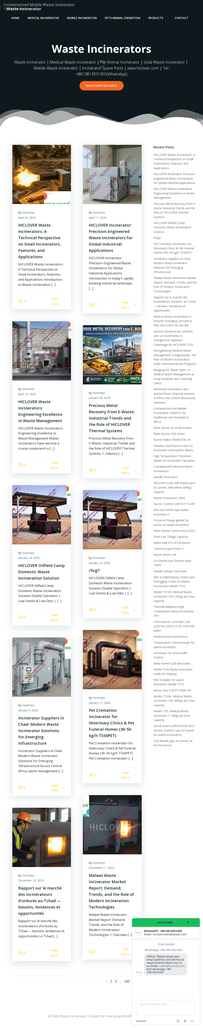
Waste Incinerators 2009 (169, 498)
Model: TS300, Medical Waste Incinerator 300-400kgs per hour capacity (174, 700)
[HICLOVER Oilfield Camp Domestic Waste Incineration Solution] (41, 514)
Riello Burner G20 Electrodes (172, 663)
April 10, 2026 (27, 394)
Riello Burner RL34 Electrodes (173, 428)
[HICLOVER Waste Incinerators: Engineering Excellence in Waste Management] (41, 350)
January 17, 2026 (99, 703)
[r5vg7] (112, 519)
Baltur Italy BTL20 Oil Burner (172, 543)
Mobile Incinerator (82, 18)
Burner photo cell (165, 554)
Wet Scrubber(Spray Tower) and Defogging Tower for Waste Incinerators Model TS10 (174, 581)
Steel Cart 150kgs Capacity (171, 536)
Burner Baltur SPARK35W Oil (172, 440)
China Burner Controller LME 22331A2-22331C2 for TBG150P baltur (174, 626)
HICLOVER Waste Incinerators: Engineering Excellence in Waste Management (174, 193)
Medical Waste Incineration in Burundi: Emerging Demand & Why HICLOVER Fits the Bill (173, 321)
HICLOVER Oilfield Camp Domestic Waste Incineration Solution (172, 227)
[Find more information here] (166, 971)
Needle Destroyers (166, 477)
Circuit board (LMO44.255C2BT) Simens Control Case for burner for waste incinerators (174, 730)
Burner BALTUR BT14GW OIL (173, 690)
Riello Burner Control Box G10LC (175, 531)
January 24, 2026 (29, 558)
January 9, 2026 (28, 710)
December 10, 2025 (31, 880)
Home (15, 18)
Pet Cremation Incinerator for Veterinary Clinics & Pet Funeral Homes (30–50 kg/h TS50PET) (174, 248)
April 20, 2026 (27, 217)
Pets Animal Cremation (122, 18)
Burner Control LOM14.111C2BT (174, 504)
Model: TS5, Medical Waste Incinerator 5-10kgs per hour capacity (172, 715)
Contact (181, 18)
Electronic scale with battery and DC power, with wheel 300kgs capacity (174, 487)
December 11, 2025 (101, 868)
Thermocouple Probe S (168, 549)
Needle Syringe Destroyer (170, 571)
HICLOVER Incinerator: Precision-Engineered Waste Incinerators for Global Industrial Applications (175, 178)
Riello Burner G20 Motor (169, 434)
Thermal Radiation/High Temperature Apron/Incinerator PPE (174, 611)
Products (155, 18)
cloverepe (28, 212)
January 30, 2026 (99, 398)
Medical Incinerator (43, 18)
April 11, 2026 (97, 217)
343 (127, 981)
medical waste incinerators (171, 636)
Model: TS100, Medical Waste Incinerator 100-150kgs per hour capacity (174, 596)
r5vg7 (157, 238)
